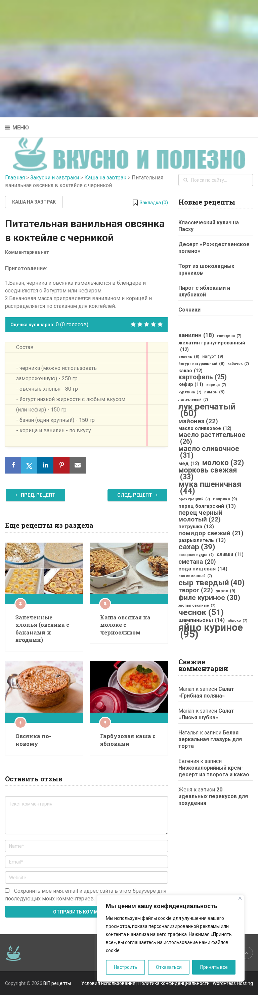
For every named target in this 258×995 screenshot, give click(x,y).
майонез (198, 421)
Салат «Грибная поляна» (206, 692)
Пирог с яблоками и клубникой (204, 291)
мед (188, 463)
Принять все (214, 967)
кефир (190, 384)
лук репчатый (206, 410)
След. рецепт (135, 495)
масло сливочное (208, 452)
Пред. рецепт (37, 495)
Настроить (125, 967)
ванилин (196, 335)
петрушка (196, 526)
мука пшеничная (210, 487)
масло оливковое (204, 428)
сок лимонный (195, 576)
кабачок (238, 364)
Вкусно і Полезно (131, 148)
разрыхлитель (202, 540)
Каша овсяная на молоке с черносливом (125, 625)
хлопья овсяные (196, 605)
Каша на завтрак (105, 177)
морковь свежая (207, 473)
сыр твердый (211, 582)
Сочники (189, 310)
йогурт (212, 356)
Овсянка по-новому (33, 739)
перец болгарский (207, 506)
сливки (230, 554)
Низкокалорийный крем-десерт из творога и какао (213, 771)
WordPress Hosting (233, 983)
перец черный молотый (200, 516)
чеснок (201, 612)
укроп (225, 591)
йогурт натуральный (201, 363)
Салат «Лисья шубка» (206, 714)
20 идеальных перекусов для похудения (213, 796)
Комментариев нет (27, 252)
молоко (223, 462)
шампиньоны (201, 620)
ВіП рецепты (57, 983)
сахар (196, 547)
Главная (15, 177)
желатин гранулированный (211, 346)
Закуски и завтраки (54, 177)
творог (195, 590)
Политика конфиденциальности (174, 983)
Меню (20, 127)
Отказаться (169, 967)
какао (190, 370)
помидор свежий (211, 533)
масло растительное (211, 438)
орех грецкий (194, 499)
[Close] (240, 898)
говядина (229, 336)
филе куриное (209, 597)
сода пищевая (202, 569)
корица (216, 385)
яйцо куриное (210, 631)
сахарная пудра (196, 555)
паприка (225, 499)
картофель (202, 377)
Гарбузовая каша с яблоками (128, 739)
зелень (188, 356)
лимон (214, 392)
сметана (197, 561)
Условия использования (108, 983)
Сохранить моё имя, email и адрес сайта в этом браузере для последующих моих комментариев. (85, 895)
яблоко (237, 620)
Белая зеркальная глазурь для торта (210, 739)
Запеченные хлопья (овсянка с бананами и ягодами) (42, 628)
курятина (189, 392)
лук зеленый (193, 399)
